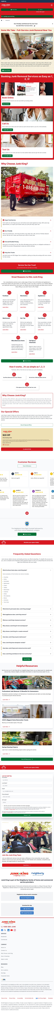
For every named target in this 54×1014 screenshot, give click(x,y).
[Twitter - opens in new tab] (5, 930)
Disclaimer (50, 998)
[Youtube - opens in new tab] (12, 930)
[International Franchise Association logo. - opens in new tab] (3, 979)
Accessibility (20, 998)
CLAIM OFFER (27, 449)
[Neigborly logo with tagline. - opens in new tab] (38, 874)
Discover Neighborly (26, 897)
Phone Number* (5, 794)
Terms (7, 809)
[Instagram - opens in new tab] (15, 930)
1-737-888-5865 (7, 155)
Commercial (4, 939)
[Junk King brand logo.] (19, 874)
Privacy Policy (12, 809)
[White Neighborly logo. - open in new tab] (3, 1)
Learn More (5, 307)
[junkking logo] (27, 922)
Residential (3, 936)
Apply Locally (4, 959)
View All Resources (26, 759)
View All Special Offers (26, 425)
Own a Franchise (5, 956)
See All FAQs (27, 659)
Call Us (41, 9)
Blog (2, 967)
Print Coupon (6, 444)
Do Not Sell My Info (29, 998)
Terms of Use (4, 998)
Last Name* (4, 783)
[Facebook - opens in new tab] (2, 930)
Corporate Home (5, 975)
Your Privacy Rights (42, 998)
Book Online (14, 9)
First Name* (4, 777)
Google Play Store (27, 913)
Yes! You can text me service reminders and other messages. (17, 805)
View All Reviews (27, 466)
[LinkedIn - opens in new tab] (8, 930)
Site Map (3, 973)
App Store (27, 908)
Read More (26, 865)
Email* (3, 788)
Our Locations (4, 970)
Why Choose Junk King (7, 953)
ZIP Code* (4, 799)
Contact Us (4, 950)
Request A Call (27, 815)
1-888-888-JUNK (7, 129)
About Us (3, 947)
